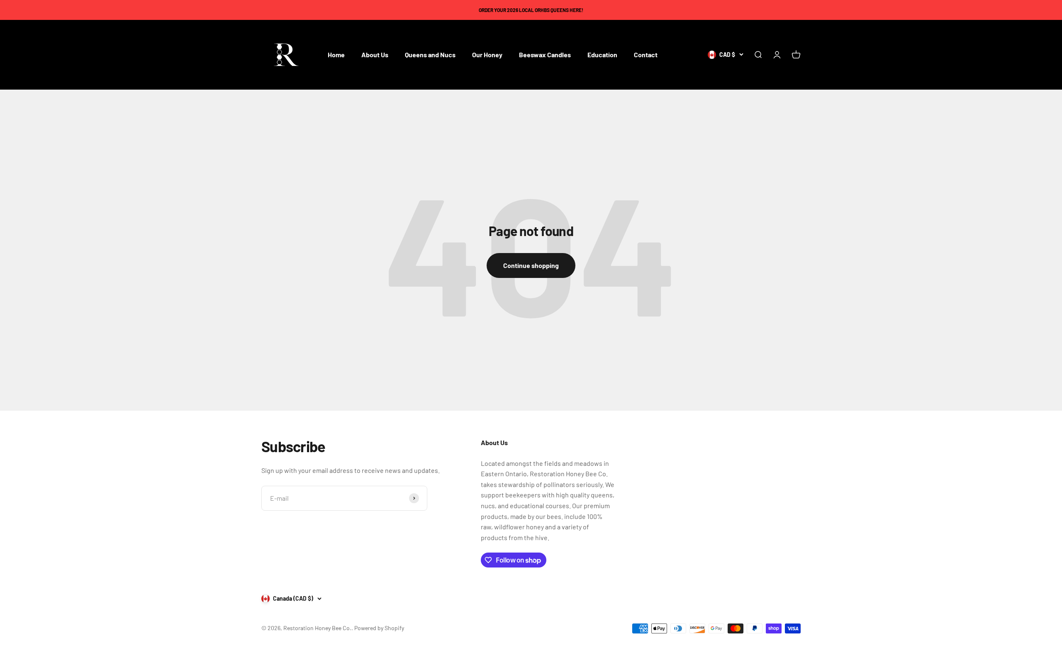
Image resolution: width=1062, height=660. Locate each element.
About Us (374, 55)
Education (602, 55)
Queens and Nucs (430, 55)
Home (336, 55)
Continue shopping (531, 265)
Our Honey (487, 55)
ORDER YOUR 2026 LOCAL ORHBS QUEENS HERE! (531, 10)
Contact (646, 55)
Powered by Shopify (379, 627)
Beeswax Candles (545, 55)
